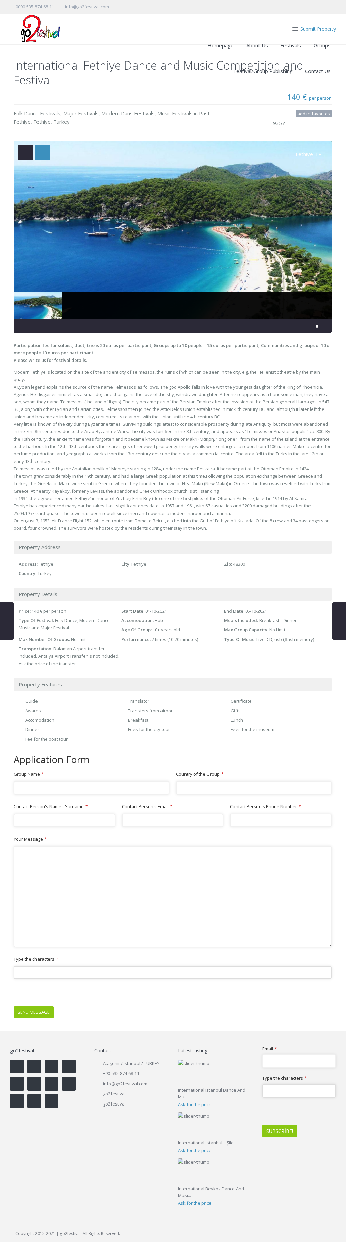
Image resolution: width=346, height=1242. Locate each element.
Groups (322, 45)
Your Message (30, 839)
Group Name (29, 774)
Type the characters (36, 959)
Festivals (290, 45)
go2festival (114, 1104)
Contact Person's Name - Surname (51, 806)
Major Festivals (81, 113)
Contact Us (318, 71)
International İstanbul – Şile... (207, 1143)
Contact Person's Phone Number (265, 806)
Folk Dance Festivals (37, 113)
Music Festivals (175, 113)
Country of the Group (199, 774)
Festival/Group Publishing (263, 71)
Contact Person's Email (147, 806)
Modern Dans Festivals (128, 113)
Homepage (220, 45)
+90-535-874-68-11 (121, 1073)
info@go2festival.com (125, 1083)
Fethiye (42, 121)
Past (204, 113)
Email (269, 1049)
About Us (257, 45)
